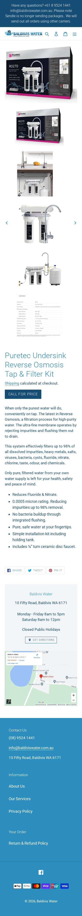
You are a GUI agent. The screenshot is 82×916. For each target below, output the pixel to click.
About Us (17, 786)
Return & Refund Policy (28, 843)
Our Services (20, 798)
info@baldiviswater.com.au (31, 748)
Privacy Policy (21, 811)
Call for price (23, 394)
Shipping (12, 383)
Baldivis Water (47, 901)
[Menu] (74, 33)
